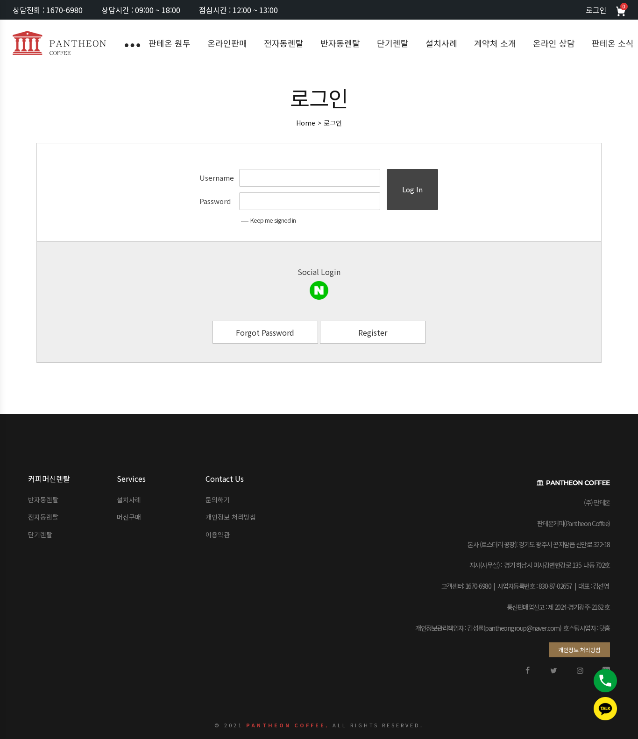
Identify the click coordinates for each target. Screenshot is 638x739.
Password (215, 201)
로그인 (596, 10)
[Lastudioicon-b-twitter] (554, 670)
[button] (579, 649)
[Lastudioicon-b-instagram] (580, 670)
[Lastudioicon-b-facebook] (528, 670)
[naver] (319, 290)
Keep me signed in (273, 220)
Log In (412, 189)
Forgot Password (265, 332)
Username (216, 178)
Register (372, 332)
